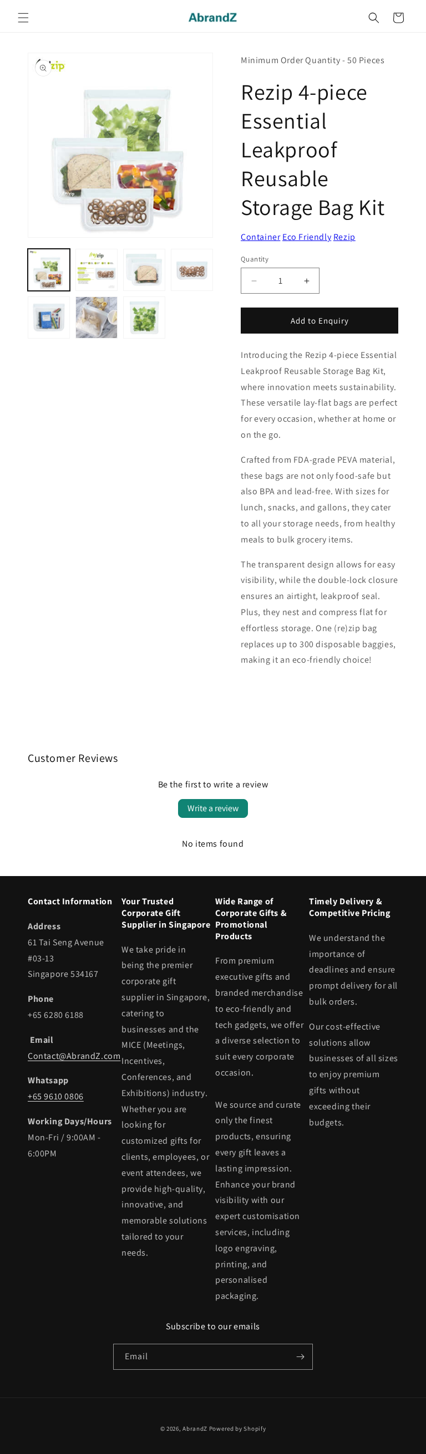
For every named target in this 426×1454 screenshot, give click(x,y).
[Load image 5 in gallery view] (49, 317)
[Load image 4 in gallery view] (192, 270)
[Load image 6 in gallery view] (96, 317)
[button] (23, 18)
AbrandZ (194, 1428)
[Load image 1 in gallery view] (49, 270)
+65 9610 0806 (56, 1096)
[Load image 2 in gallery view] (96, 270)
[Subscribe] (300, 1357)
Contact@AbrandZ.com (74, 1056)
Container (260, 237)
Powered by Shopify (237, 1428)
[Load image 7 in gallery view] (144, 317)
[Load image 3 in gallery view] (144, 270)
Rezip (344, 237)
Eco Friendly (306, 237)
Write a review (213, 808)
